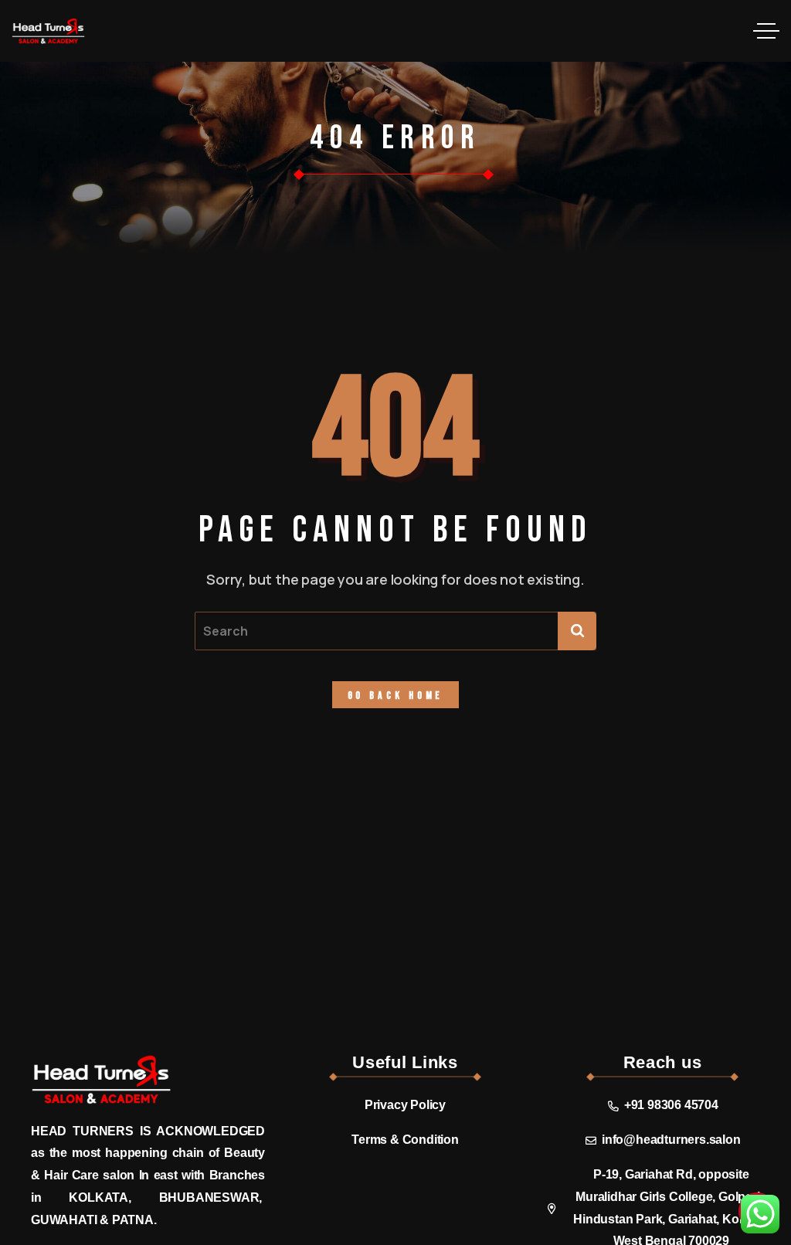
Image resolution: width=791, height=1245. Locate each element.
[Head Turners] (48, 31)
